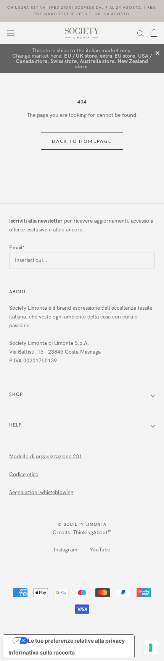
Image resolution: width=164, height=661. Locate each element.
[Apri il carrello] (154, 33)
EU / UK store (80, 56)
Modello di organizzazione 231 (45, 456)
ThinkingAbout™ (92, 532)
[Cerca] (140, 33)
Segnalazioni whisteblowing (41, 492)
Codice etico (24, 474)
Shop (16, 394)
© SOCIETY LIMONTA (82, 524)
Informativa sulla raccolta (41, 652)
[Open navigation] (10, 33)
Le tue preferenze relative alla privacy (76, 640)
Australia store (97, 61)
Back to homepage (82, 141)
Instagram (65, 549)
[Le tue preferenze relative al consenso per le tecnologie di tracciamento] (150, 647)
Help (15, 425)
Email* (17, 247)
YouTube (100, 549)
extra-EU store (117, 56)
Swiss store (63, 61)
